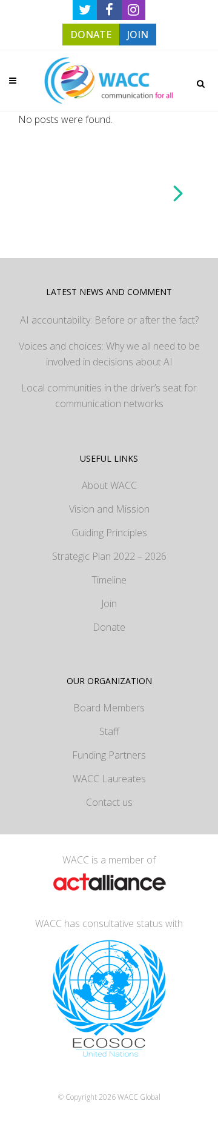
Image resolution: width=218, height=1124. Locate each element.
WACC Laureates (109, 778)
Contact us (109, 802)
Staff (109, 731)
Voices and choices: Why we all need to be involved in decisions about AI (109, 353)
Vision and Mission (109, 509)
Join (109, 603)
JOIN (137, 34)
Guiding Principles (109, 532)
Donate (109, 627)
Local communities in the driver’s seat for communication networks (109, 395)
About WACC (109, 485)
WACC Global (138, 1097)
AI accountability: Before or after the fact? (109, 320)
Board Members (109, 707)
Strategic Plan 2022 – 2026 (109, 556)
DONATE (90, 34)
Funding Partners (109, 755)
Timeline (109, 580)
